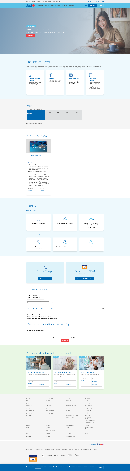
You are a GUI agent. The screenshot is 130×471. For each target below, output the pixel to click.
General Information (50, 430)
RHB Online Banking (30, 433)
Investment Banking (89, 427)
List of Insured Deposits (90, 408)
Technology (68, 410)
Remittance (28, 403)
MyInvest (67, 427)
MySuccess (68, 428)
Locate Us (48, 436)
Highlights (87, 402)
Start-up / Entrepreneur (70, 398)
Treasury (48, 408)
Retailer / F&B (68, 400)
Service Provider (69, 402)
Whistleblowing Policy (90, 422)
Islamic (49, 1)
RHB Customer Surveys (70, 436)
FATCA (91, 449)
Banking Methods (30, 410)
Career (86, 400)
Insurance (48, 425)
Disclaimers (80, 449)
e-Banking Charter (39, 449)
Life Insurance (29, 407)
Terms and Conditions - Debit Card (35, 299)
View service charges (45, 278)
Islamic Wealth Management (52, 398)
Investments (28, 405)
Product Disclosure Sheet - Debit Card (36, 314)
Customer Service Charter (31, 449)
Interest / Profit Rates (89, 403)
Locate (97, 1)
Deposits (28, 398)
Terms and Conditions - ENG (34, 295)
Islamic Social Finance (50, 413)
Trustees (47, 412)
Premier (38, 1)
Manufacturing (69, 408)
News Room (87, 415)
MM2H (27, 427)
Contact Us (28, 436)
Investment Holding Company (72, 415)
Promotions (64, 5)
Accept (100, 467)
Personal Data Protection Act (54, 449)
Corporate (44, 1)
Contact (91, 1)
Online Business (69, 403)
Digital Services (29, 413)
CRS (94, 449)
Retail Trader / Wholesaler (71, 405)
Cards (27, 400)
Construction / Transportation (72, 407)
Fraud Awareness (86, 449)
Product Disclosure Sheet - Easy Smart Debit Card (39, 316)
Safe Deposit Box (30, 412)
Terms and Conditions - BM (33, 297)
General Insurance (30, 408)
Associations (68, 413)
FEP (96, 449)
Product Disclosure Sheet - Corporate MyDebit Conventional (42, 318)
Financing (28, 402)
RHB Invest (87, 433)
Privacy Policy (46, 449)
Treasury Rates (88, 410)
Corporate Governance (90, 420)
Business (33, 1)
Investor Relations (56, 1)
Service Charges (88, 405)
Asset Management (50, 410)
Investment (48, 407)
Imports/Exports (49, 405)
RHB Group (87, 397)
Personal (28, 1)
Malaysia (40, 5)
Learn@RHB (71, 5)
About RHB (47, 5)
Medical (67, 412)
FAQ (102, 1)
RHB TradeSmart (69, 433)
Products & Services (55, 5)
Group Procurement (89, 412)
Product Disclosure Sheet (72, 449)
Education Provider (70, 417)
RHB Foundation (88, 418)
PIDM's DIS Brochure (89, 407)
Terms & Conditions (63, 449)
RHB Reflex (48, 433)
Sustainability (88, 417)
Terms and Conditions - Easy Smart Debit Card (38, 301)
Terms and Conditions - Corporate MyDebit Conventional (41, 302)
